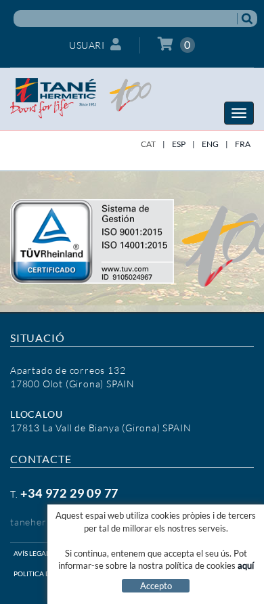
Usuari (86, 45)
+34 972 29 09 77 (69, 493)
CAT (148, 144)
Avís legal (31, 553)
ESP (178, 144)
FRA (242, 144)
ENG (210, 144)
